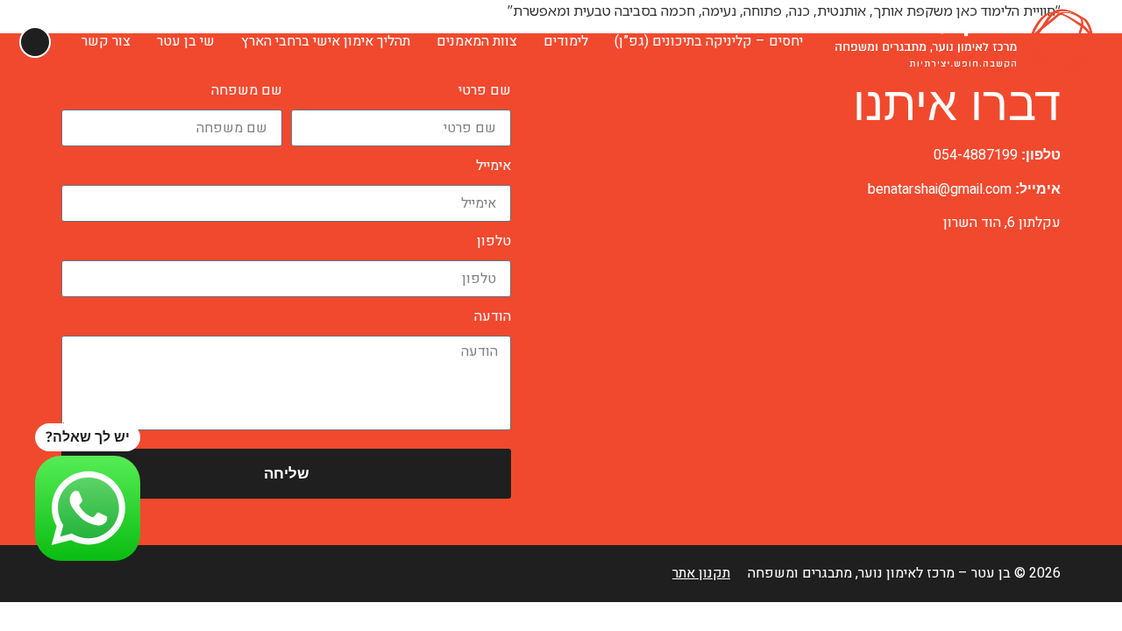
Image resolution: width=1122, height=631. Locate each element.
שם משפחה (246, 90)
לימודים (565, 41)
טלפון (494, 241)
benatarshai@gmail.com (940, 189)
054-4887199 (976, 155)
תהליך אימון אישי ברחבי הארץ (325, 41)
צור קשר (106, 41)
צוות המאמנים (477, 41)
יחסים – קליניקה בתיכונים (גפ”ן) (708, 41)
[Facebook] (72, 574)
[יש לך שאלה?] (87, 508)
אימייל (493, 165)
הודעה (492, 316)
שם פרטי (484, 90)
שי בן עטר (186, 41)
